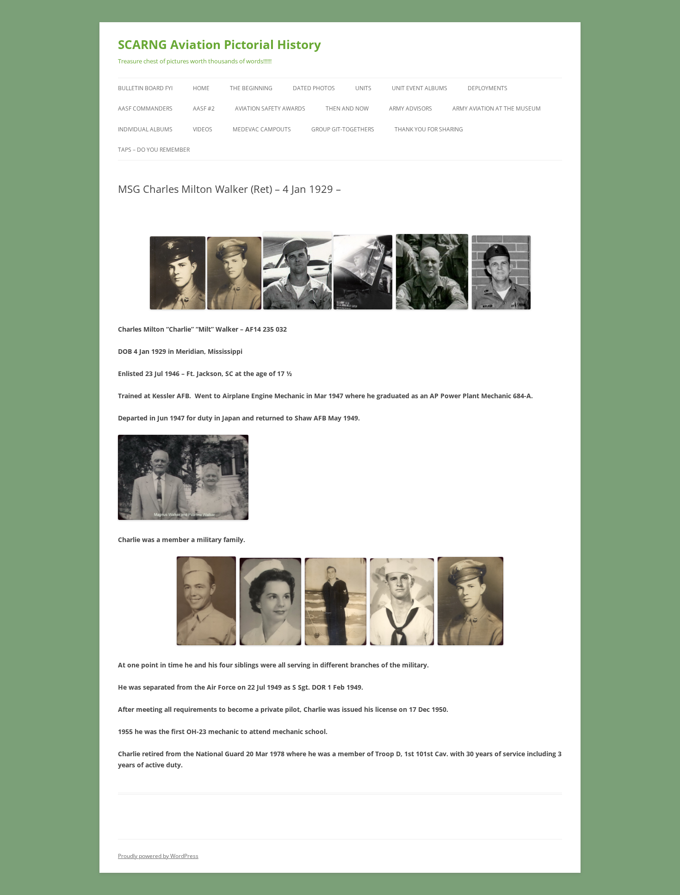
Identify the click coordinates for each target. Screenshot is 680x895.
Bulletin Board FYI (145, 88)
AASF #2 (204, 108)
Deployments (487, 88)
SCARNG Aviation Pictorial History (219, 44)
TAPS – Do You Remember (154, 150)
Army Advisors (410, 108)
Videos (202, 129)
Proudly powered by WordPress (158, 856)
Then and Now (347, 108)
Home (201, 88)
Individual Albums (145, 129)
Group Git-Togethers (342, 129)
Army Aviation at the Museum (496, 108)
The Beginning (251, 88)
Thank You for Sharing (429, 129)
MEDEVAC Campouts (262, 129)
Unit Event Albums (419, 88)
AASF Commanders (145, 108)
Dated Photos (314, 88)
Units (363, 88)
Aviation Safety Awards (270, 108)
